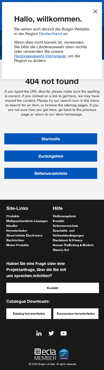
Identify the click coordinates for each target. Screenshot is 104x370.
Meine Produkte (17, 245)
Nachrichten (15, 240)
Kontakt (58, 221)
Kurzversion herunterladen (76, 313)
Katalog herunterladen (29, 313)
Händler (12, 226)
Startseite (50, 138)
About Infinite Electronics (24, 235)
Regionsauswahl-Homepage (40, 56)
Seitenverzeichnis (50, 173)
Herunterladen (16, 230)
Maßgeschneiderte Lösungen (27, 221)
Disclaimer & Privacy (67, 240)
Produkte (12, 216)
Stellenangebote (64, 216)
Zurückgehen (50, 156)
